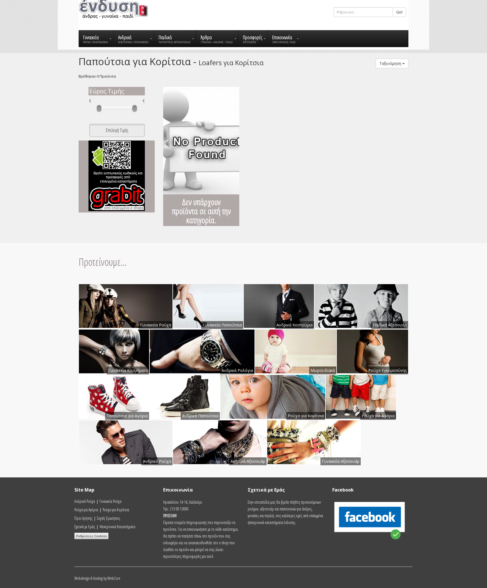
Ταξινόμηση (390, 63)
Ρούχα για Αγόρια (86, 509)
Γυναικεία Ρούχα (110, 501)
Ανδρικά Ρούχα (84, 501)
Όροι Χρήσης (83, 518)
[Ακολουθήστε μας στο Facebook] (370, 542)
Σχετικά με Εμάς (84, 526)
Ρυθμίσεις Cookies (91, 536)
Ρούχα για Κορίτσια (116, 509)
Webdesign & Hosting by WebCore (97, 578)
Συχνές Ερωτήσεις (108, 518)
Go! (399, 12)
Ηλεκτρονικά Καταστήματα (117, 526)
